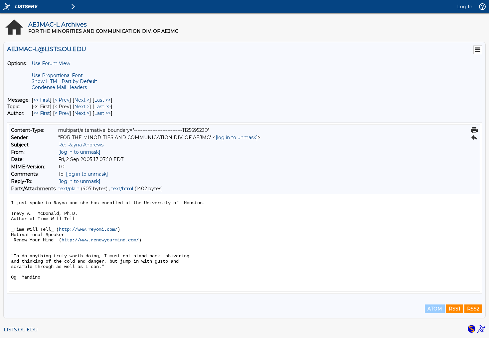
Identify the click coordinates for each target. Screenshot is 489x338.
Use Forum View (51, 63)
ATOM (434, 309)
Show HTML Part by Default (64, 81)
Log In (464, 7)
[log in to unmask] (237, 137)
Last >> (102, 100)
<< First (41, 100)
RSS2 (473, 309)
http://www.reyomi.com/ (88, 229)
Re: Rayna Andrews (80, 145)
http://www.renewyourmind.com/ (100, 240)
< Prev (62, 100)
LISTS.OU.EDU (21, 330)
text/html (122, 189)
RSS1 (454, 309)
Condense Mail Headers (59, 87)
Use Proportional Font (57, 75)
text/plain (69, 189)
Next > (81, 100)
